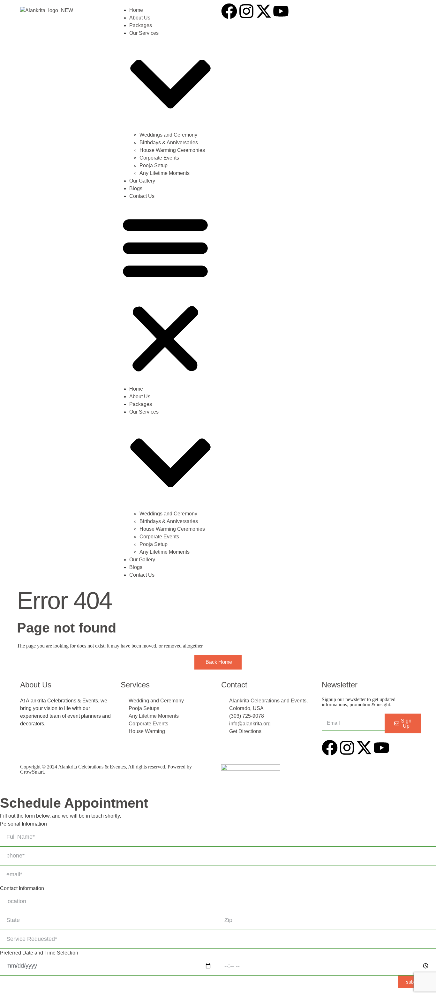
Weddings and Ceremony (168, 135)
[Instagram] (246, 11)
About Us (139, 17)
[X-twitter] (264, 11)
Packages (140, 25)
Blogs (135, 188)
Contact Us (141, 196)
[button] (165, 292)
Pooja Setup (153, 165)
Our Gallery (142, 180)
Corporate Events (159, 158)
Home (136, 10)
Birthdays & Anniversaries (168, 142)
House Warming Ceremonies (172, 150)
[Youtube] (281, 11)
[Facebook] (229, 11)
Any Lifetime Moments (164, 173)
